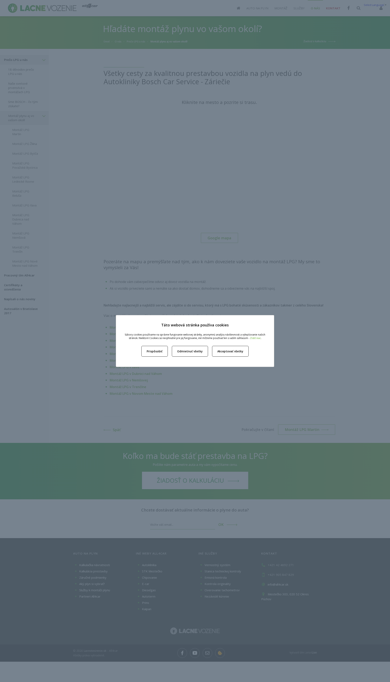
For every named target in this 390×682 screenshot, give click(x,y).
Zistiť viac (255, 338)
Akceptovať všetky (230, 351)
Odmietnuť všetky (190, 351)
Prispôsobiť (154, 351)
